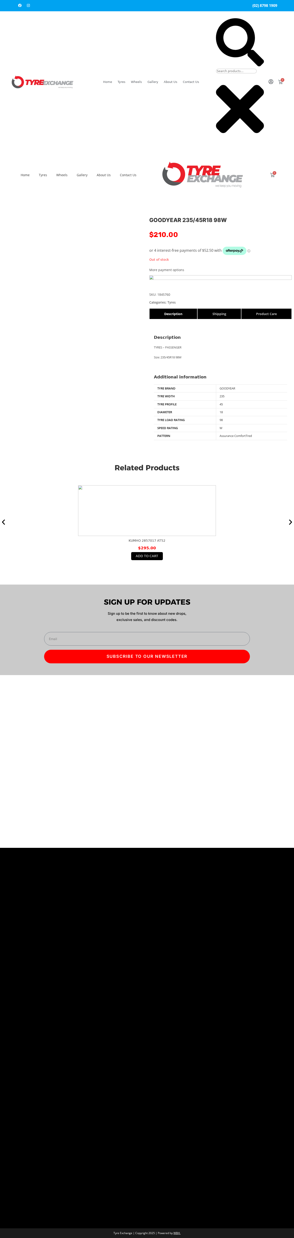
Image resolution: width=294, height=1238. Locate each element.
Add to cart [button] (147, 556)
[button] (3, 522)
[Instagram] (28, 5)
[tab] (173, 314)
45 (221, 404)
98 (221, 420)
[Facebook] (20, 5)
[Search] (240, 65)
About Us (170, 82)
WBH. (177, 1233)
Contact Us (191, 82)
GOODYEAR (227, 388)
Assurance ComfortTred (236, 436)
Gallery (152, 82)
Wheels (136, 82)
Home (107, 82)
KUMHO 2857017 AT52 (147, 540)
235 (222, 396)
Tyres (121, 82)
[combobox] (236, 71)
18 (221, 412)
